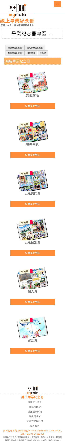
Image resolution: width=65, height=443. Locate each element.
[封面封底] (32, 83)
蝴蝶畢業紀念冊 (15, 48)
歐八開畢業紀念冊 (35, 48)
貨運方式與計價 (35, 421)
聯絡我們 (35, 426)
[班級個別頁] (32, 230)
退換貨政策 (35, 416)
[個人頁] (32, 279)
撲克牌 (43, 53)
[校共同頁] (32, 132)
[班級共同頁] (32, 181)
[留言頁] (32, 328)
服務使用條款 (35, 402)
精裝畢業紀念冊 (15, 53)
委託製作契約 (35, 411)
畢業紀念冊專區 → (32, 33)
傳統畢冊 (31, 53)
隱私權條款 (35, 407)
